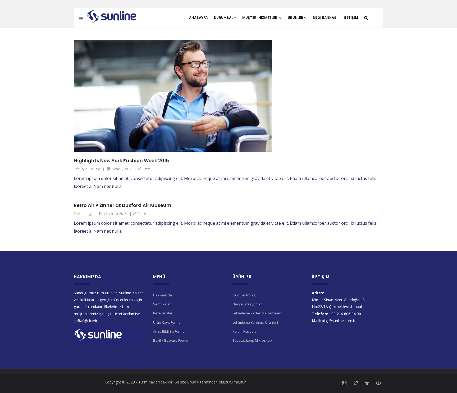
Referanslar (162, 313)
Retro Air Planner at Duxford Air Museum (122, 205)
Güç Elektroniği (244, 295)
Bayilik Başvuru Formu (170, 340)
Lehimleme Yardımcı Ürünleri (255, 322)
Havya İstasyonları (247, 304)
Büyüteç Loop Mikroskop (252, 340)
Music (95, 168)
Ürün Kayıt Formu (167, 322)
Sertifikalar (162, 304)
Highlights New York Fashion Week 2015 (121, 160)
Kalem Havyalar (245, 331)
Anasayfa (198, 17)
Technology (83, 213)
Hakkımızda (162, 295)
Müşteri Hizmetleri (260, 17)
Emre (147, 168)
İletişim (351, 17)
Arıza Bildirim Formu (169, 331)
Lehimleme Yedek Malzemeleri (256, 313)
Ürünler (295, 17)
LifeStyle (81, 168)
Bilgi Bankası (325, 17)
